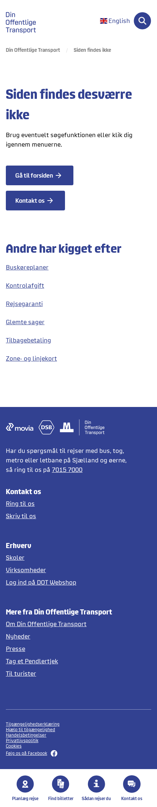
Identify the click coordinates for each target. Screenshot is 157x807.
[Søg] (142, 21)
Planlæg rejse (25, 798)
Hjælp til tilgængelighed (30, 729)
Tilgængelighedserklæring (33, 724)
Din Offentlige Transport (33, 50)
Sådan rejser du (96, 798)
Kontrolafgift (25, 285)
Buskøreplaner (27, 267)
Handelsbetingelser (26, 735)
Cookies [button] (14, 746)
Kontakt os (131, 798)
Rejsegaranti (24, 303)
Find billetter (60, 798)
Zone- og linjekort (31, 358)
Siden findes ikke (92, 50)
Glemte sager (25, 321)
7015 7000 (67, 469)
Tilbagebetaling (28, 340)
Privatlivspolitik (22, 740)
